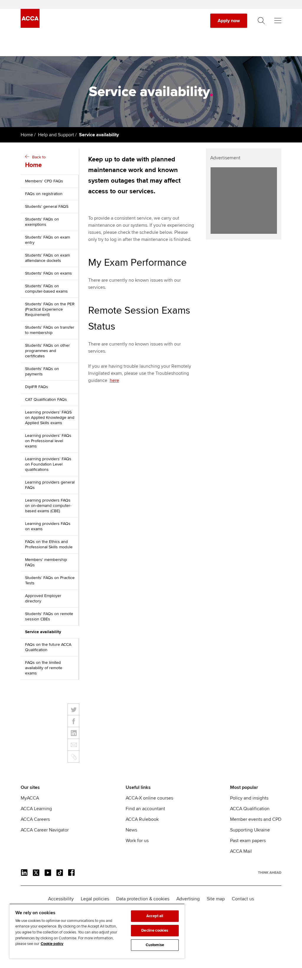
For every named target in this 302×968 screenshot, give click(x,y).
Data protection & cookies (142, 899)
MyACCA (30, 798)
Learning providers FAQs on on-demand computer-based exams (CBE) (48, 505)
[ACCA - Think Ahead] (30, 26)
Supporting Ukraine (250, 830)
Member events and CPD (255, 819)
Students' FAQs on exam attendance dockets (47, 258)
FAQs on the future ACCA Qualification (48, 647)
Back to (35, 162)
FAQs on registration (44, 193)
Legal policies (95, 899)
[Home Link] (269, 872)
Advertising (188, 899)
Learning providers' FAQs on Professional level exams (48, 441)
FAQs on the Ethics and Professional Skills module (49, 544)
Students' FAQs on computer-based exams (46, 288)
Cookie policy (52, 943)
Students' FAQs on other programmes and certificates (47, 351)
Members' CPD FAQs (44, 181)
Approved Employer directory (43, 598)
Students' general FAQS (46, 206)
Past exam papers (248, 841)
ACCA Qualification (250, 809)
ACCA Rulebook (142, 819)
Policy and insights (249, 798)
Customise (155, 945)
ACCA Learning (36, 809)
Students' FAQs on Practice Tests (50, 580)
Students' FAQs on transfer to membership (49, 330)
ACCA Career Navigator (45, 830)
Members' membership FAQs (46, 562)
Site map (216, 899)
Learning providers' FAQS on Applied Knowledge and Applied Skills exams (49, 417)
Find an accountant (145, 809)
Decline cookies (154, 930)
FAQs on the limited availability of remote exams (43, 668)
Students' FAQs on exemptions (42, 222)
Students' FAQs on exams (48, 273)
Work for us (137, 841)
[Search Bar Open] (261, 21)
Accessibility (61, 899)
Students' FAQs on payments (42, 371)
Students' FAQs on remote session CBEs (49, 616)
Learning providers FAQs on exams (47, 526)
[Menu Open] (278, 21)
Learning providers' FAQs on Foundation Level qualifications (48, 464)
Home (27, 135)
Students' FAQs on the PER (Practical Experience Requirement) (50, 309)
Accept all (154, 916)
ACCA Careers (35, 819)
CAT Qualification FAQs (46, 399)
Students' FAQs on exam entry (47, 240)
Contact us (243, 899)
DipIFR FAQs (36, 386)
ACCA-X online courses (149, 798)
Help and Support (56, 135)
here (114, 380)
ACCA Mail (241, 851)
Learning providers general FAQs (50, 485)
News (131, 830)
